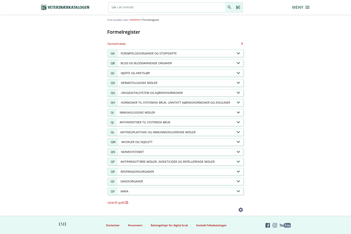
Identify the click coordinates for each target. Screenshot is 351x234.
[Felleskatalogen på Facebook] (268, 225)
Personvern (135, 225)
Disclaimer (113, 225)
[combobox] (166, 7)
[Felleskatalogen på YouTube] (285, 225)
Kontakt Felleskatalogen (211, 225)
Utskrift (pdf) (116, 203)
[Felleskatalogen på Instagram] (275, 225)
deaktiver (135, 19)
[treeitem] (175, 53)
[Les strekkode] (238, 7)
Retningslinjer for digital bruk (169, 225)
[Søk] (229, 7)
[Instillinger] (241, 210)
